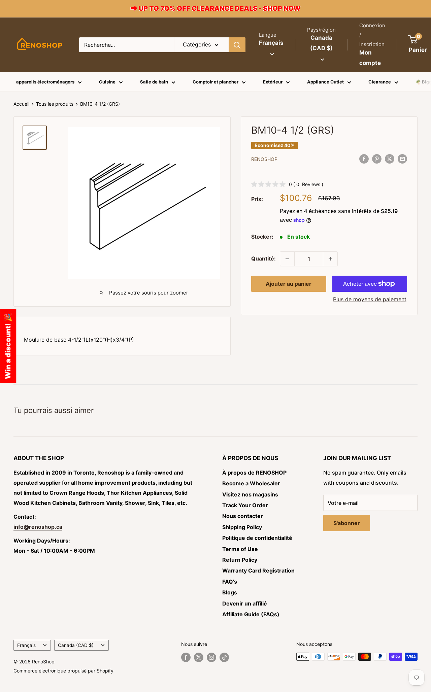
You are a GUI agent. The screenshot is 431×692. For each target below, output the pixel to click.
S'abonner (346, 523)
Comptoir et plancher (215, 81)
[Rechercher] (237, 44)
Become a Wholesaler (251, 483)
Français (26, 645)
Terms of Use (240, 549)
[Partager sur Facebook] (364, 158)
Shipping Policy (242, 527)
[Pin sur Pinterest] (377, 158)
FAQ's (229, 581)
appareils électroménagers (45, 81)
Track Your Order (245, 505)
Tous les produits (54, 104)
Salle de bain (154, 81)
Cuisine (107, 81)
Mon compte (370, 58)
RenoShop (264, 159)
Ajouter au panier (288, 283)
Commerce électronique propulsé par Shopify (63, 670)
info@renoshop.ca (37, 526)
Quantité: (263, 258)
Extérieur (273, 81)
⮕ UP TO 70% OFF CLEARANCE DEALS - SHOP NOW (216, 8)
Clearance (379, 81)
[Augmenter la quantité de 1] (330, 259)
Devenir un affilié (244, 603)
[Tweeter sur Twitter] (389, 158)
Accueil (21, 104)
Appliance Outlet (325, 81)
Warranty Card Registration (258, 570)
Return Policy (239, 559)
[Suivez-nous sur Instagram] (211, 657)
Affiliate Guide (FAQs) (250, 614)
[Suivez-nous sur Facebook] (186, 657)
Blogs (229, 592)
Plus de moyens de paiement (369, 299)
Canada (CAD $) (76, 645)
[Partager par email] (402, 158)
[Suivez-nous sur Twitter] (198, 657)
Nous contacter (242, 516)
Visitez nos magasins (250, 494)
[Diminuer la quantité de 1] (287, 259)
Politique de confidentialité (257, 537)
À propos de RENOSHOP (254, 472)
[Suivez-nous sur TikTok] (224, 657)
